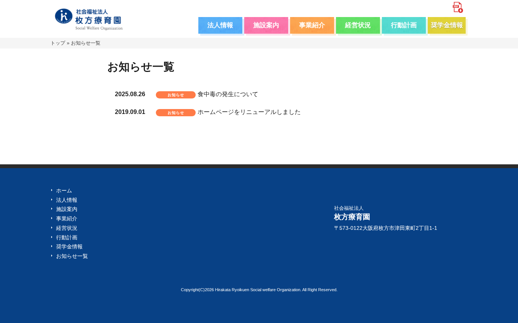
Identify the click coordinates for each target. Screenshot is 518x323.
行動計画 (404, 25)
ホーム (64, 190)
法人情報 (220, 25)
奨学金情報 (447, 25)
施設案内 (266, 25)
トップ (57, 43)
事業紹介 (312, 25)
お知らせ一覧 (72, 256)
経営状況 (358, 25)
